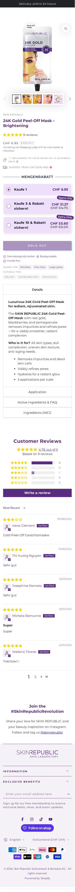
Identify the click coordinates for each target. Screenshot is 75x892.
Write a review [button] (37, 493)
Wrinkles (25, 267)
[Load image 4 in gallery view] (47, 99)
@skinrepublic (52, 732)
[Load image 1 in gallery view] (16, 99)
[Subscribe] (69, 794)
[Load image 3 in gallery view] (37, 99)
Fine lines (39, 267)
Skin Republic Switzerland (30, 868)
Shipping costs (29, 147)
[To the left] (4, 99)
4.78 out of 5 (48, 449)
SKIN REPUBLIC (13, 114)
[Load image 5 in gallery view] (58, 99)
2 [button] (35, 677)
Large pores (56, 267)
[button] (13, 135)
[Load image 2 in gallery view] (27, 99)
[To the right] (70, 99)
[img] (12, 520)
